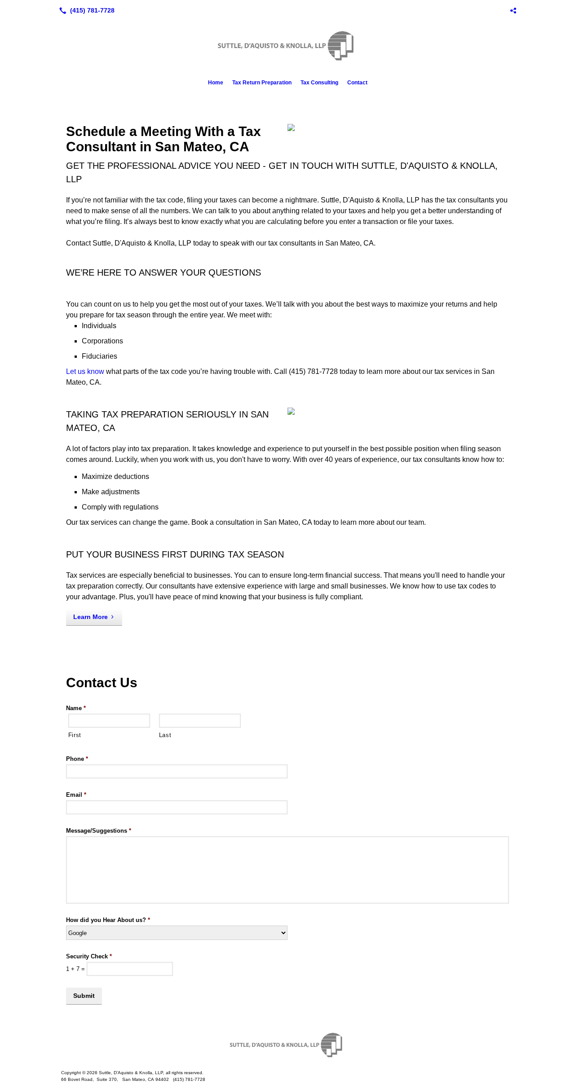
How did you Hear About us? (108, 920)
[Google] (513, 10)
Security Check (89, 956)
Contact (357, 82)
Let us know (85, 371)
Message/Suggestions (98, 831)
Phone (77, 759)
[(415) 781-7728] (85, 10)
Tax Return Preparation (262, 82)
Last (165, 735)
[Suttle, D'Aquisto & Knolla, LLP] (287, 1045)
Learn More (90, 616)
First (74, 735)
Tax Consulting (319, 82)
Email (76, 795)
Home (215, 82)
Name (76, 708)
